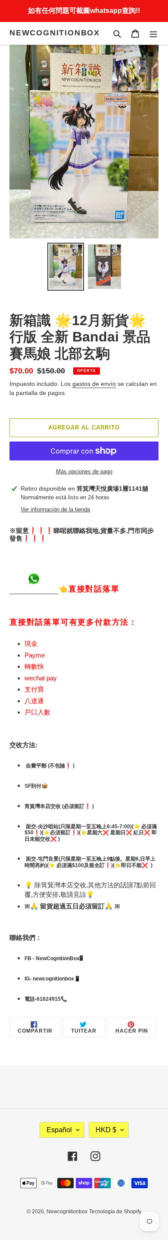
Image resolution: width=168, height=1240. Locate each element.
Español (59, 1130)
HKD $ (106, 1130)
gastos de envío (94, 383)
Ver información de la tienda (55, 509)
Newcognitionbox (54, 32)
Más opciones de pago (84, 471)
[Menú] (153, 33)
